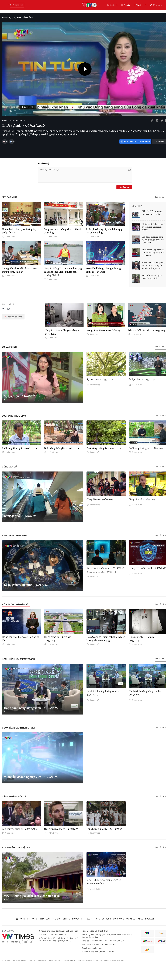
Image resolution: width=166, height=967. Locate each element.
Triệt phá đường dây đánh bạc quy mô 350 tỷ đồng (104, 231)
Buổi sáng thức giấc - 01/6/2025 (61, 448)
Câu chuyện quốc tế (14, 796)
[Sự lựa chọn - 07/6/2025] (42, 377)
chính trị (25, 919)
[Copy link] (152, 120)
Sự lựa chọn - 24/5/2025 (100, 379)
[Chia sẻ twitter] (161, 120)
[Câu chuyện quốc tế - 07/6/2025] (21, 813)
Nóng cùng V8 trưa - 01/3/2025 (103, 330)
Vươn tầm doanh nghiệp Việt (18, 727)
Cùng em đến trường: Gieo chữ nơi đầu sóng (62, 231)
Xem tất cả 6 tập (15, 317)
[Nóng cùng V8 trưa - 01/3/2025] (106, 315)
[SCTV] (147, 949)
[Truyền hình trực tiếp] (89, 5)
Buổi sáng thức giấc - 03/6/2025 (19, 448)
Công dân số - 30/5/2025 (100, 499)
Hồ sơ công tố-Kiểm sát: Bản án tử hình (20, 639)
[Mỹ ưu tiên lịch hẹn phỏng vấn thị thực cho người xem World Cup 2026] (136, 265)
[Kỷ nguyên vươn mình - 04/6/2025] (42, 565)
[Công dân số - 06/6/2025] (42, 497)
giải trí (90, 919)
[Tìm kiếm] (146, 5)
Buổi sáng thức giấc (14, 416)
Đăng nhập (157, 5)
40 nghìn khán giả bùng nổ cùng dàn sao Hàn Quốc (103, 270)
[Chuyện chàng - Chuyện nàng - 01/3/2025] (64, 315)
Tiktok (138, 5)
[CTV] (147, 941)
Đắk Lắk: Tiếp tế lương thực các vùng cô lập (152, 212)
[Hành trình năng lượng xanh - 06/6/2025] (42, 689)
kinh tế (66, 919)
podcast (149, 919)
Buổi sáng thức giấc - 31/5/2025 (104, 448)
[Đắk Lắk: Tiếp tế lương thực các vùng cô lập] (136, 214)
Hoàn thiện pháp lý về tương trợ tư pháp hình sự (20, 231)
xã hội (35, 919)
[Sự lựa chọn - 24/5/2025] (106, 364)
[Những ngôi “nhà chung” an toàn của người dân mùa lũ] (136, 227)
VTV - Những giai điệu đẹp (16, 847)
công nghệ (118, 919)
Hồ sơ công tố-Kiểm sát (16, 604)
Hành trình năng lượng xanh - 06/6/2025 (31, 708)
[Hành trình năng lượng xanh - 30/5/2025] (106, 676)
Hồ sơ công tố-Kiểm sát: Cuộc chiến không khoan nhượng (106, 639)
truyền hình (78, 919)
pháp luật (45, 919)
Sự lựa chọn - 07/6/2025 (20, 396)
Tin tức (6, 309)
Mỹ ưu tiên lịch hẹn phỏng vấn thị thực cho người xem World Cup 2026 (153, 265)
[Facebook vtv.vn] (21, 942)
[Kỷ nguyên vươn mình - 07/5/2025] (106, 552)
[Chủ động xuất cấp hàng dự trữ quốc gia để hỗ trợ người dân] (136, 239)
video (140, 919)
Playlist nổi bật (8, 304)
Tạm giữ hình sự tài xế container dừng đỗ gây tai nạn (19, 270)
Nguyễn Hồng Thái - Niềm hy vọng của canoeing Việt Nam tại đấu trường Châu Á (63, 272)
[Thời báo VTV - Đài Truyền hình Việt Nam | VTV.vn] (18, 936)
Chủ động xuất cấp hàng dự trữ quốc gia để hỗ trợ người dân (153, 240)
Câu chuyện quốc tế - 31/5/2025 (61, 829)
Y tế (98, 919)
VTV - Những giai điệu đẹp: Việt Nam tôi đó (32, 896)
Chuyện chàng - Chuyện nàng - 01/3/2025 (62, 332)
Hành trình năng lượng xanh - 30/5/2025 (103, 693)
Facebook (113, 5)
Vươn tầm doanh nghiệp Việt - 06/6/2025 (31, 777)
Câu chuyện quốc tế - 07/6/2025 (19, 829)
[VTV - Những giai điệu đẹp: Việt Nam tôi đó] (42, 877)
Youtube (127, 5)
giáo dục (130, 919)
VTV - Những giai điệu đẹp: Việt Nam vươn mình (104, 882)
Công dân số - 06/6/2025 (20, 516)
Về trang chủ (17, 5)
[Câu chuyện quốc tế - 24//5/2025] (106, 813)
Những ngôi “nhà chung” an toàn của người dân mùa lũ (153, 227)
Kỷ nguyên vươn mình (14, 535)
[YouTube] (26, 942)
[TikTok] (31, 942)
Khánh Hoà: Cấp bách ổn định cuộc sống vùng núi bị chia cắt (153, 253)
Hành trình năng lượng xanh (19, 659)
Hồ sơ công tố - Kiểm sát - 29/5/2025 (58, 639)
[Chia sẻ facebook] (157, 120)
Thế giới (56, 919)
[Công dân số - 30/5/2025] (106, 483)
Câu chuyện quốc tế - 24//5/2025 (104, 829)
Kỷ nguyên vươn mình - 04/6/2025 (26, 585)
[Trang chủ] (17, 919)
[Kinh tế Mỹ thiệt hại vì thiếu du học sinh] (136, 278)
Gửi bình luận (124, 187)
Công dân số (9, 466)
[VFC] (147, 933)
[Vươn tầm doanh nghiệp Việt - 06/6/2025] (42, 757)
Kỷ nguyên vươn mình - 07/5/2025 (105, 568)
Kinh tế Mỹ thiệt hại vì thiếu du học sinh (152, 276)
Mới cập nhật (9, 197)
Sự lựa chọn (9, 347)
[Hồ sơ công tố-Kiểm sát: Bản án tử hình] (21, 621)
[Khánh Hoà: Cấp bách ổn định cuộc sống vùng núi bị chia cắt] (136, 252)
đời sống (106, 919)
